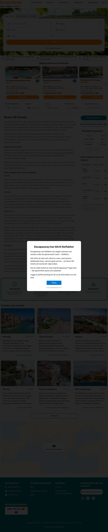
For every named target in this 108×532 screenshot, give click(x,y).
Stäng (54, 283)
